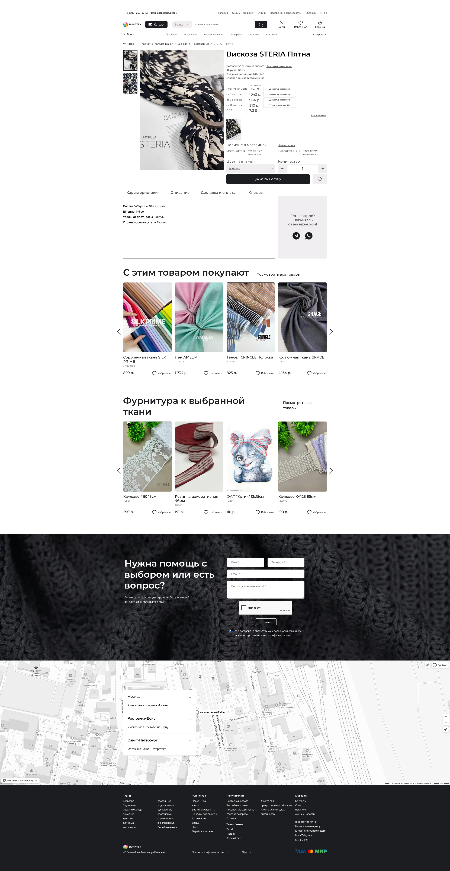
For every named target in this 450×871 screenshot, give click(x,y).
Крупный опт (233, 838)
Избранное (300, 27)
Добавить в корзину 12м (279, 105)
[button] (119, 331)
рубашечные (165, 809)
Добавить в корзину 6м (279, 100)
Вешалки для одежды (204, 814)
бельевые (171, 34)
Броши (196, 822)
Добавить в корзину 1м (279, 89)
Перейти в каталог (169, 827)
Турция (230, 833)
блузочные (190, 34)
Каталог (159, 24)
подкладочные (166, 805)
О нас (298, 805)
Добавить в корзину (268, 179)
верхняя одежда (213, 34)
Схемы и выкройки (243, 12)
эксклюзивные (166, 822)
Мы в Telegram (303, 835)
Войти (281, 27)
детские (254, 34)
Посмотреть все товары (278, 274)
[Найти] (261, 24)
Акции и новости (305, 814)
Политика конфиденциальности (210, 852)
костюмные (129, 827)
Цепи (195, 827)
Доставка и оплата (237, 801)
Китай (229, 829)
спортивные (165, 814)
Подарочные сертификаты (285, 12)
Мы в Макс (301, 839)
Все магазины (286, 145)
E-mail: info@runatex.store (310, 830)
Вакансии (301, 809)
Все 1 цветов (318, 115)
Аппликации (199, 818)
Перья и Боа (199, 801)
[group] (147, 329)
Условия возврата (237, 814)
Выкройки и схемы (237, 805)
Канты (195, 805)
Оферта (246, 852)
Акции (262, 12)
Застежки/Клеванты (203, 809)
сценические (165, 818)
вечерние (236, 34)
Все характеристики (279, 66)
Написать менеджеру (164, 12)
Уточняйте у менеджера (255, 152)
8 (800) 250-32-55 (137, 12)
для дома (271, 34)
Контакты (300, 801)
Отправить (266, 622)
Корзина (320, 27)
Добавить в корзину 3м (279, 94)
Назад (130, 43)
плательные (164, 801)
